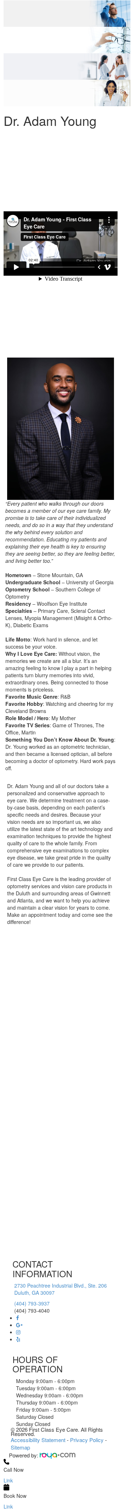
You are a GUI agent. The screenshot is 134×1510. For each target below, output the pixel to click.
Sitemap (20, 1447)
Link (8, 1480)
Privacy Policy (87, 1439)
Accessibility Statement (38, 1439)
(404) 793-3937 (32, 1303)
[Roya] (57, 1455)
